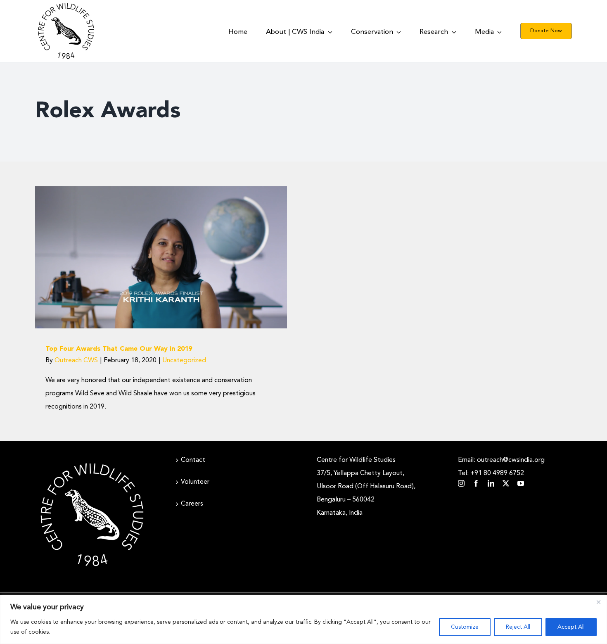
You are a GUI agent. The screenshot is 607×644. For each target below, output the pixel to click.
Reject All (518, 627)
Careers (192, 504)
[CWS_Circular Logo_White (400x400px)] (92, 461)
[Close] (598, 602)
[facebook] (476, 483)
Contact (193, 460)
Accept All (571, 627)
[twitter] (506, 483)
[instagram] (461, 483)
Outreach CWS (76, 360)
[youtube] (520, 483)
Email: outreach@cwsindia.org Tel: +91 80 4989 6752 (501, 467)
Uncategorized (161, 276)
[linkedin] (491, 483)
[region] (303, 619)
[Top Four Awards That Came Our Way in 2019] (161, 257)
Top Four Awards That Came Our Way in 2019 (118, 349)
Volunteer (195, 482)
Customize (465, 627)
